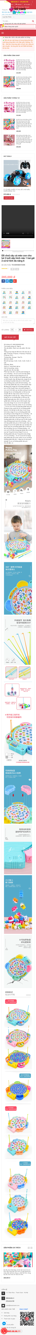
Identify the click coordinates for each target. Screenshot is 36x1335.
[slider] (5, 268)
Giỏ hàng (11, 7)
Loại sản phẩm (7, 17)
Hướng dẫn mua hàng (10, 1316)
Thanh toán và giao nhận (9, 1320)
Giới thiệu (6, 1313)
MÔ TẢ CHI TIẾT (10, 337)
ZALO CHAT (24, 1309)
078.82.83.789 (10, 1301)
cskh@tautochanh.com (12, 1305)
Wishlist (19, 4)
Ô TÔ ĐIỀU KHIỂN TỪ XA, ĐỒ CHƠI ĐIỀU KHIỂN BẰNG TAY (17, 190)
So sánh (28, 4)
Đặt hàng (29, 329)
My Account (10, 4)
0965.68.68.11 (10, 1298)
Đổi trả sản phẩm (9, 1324)
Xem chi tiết (9, 198)
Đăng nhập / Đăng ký (23, 7)
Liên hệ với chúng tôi (10, 1327)
